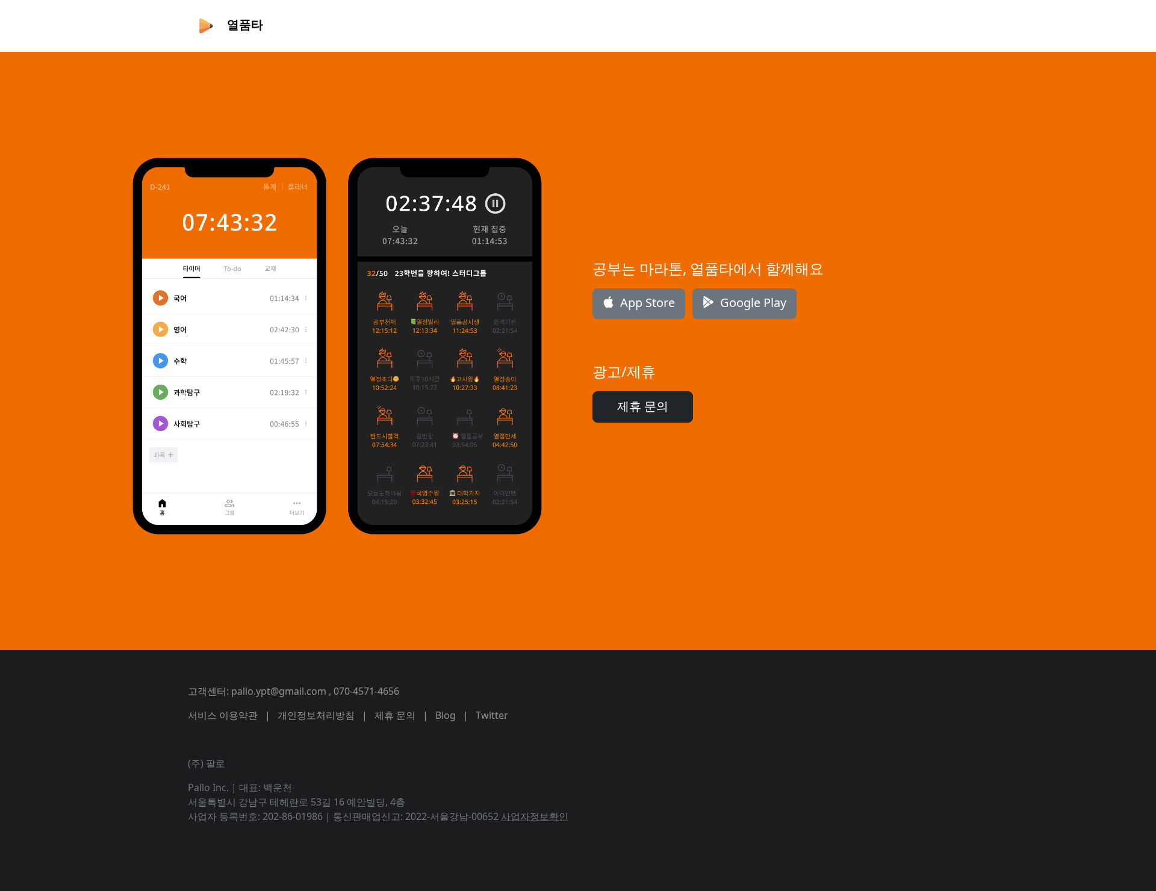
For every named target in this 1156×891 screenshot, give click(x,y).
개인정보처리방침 (316, 715)
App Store (646, 302)
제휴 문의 (642, 406)
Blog (445, 715)
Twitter (492, 715)
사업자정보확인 (534, 816)
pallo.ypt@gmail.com (278, 691)
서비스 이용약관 (223, 715)
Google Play (751, 302)
